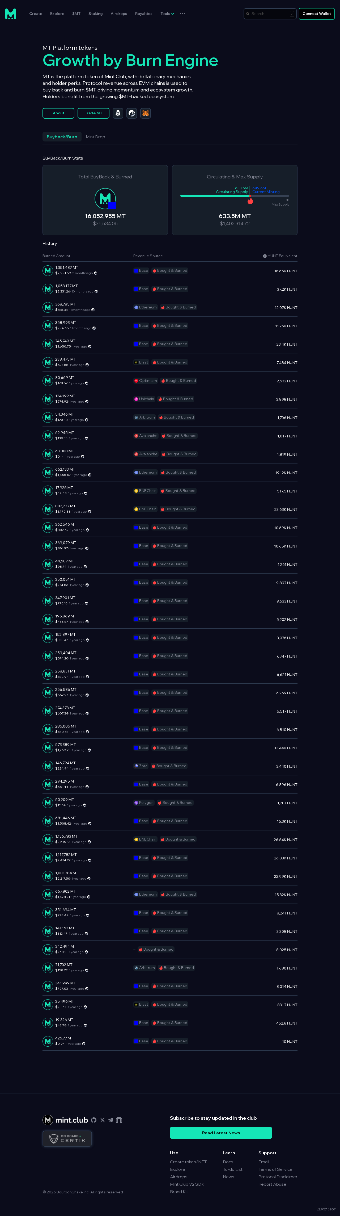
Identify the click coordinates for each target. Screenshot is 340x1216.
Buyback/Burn (62, 136)
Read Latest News (221, 1132)
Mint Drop (95, 136)
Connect (317, 13)
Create (35, 13)
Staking (95, 13)
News (228, 1176)
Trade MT (93, 113)
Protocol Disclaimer (278, 1176)
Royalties (143, 13)
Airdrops (119, 13)
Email (263, 1161)
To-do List (233, 1169)
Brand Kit (179, 1191)
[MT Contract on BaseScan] (131, 113)
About (58, 113)
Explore (57, 13)
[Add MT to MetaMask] (145, 113)
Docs (228, 1161)
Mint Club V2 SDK (187, 1184)
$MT (76, 13)
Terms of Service (275, 1169)
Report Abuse (272, 1184)
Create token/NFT (188, 1161)
